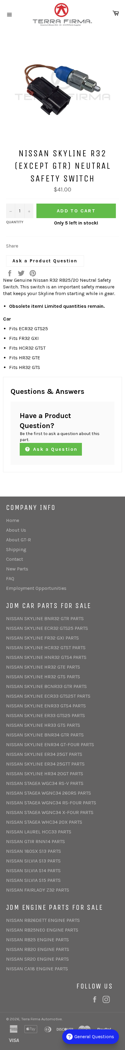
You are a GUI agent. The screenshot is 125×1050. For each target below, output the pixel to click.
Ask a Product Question (45, 261)
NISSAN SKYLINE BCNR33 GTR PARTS (46, 686)
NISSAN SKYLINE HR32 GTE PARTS (43, 667)
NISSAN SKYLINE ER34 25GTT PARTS (45, 764)
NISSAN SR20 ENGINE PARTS (37, 959)
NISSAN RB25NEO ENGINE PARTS (42, 930)
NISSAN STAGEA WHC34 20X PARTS (44, 822)
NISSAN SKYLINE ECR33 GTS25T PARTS (48, 696)
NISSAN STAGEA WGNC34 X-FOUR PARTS (49, 812)
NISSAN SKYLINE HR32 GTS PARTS (43, 677)
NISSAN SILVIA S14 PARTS (33, 870)
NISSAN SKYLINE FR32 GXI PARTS (42, 638)
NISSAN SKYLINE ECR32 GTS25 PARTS (47, 628)
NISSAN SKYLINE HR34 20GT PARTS (44, 773)
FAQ (10, 578)
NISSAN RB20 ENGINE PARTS (37, 949)
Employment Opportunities (36, 588)
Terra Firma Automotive (41, 1019)
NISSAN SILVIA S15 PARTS (33, 880)
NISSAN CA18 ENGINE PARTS (37, 969)
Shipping (16, 549)
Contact (14, 559)
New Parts (17, 569)
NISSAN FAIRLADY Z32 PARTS (37, 890)
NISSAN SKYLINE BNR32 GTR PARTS (45, 618)
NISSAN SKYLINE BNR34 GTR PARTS (45, 735)
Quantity (14, 222)
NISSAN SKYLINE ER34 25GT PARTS (44, 754)
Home (12, 520)
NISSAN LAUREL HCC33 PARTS (38, 832)
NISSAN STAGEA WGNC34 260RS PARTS (48, 793)
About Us (16, 530)
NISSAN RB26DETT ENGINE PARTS (43, 920)
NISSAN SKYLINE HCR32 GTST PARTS (46, 647)
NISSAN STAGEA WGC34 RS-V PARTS (44, 783)
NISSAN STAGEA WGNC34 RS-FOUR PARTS (51, 803)
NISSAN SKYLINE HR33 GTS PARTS (43, 725)
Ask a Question (54, 449)
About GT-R (18, 540)
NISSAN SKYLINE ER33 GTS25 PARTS (45, 715)
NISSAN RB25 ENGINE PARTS (37, 939)
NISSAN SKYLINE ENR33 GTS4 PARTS (46, 706)
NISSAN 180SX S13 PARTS (33, 851)
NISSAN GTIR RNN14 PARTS (35, 841)
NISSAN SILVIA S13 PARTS (33, 861)
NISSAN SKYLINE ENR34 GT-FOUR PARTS (50, 744)
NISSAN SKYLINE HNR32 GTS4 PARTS (46, 657)
